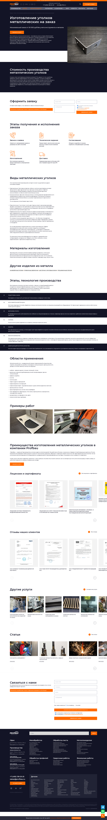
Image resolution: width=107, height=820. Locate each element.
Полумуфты (73, 787)
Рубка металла (56, 748)
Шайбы (32, 784)
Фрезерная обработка (33, 744)
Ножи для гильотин (74, 788)
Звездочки (33, 782)
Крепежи (78, 748)
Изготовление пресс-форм (34, 742)
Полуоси (85, 786)
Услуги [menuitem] (25, 8)
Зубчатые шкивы (34, 793)
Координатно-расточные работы (35, 751)
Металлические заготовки (63, 794)
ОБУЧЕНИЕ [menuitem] (90, 8)
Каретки (85, 787)
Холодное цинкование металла (83, 761)
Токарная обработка (33, 743)
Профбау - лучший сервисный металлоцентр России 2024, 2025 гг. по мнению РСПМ (53, 0)
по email (78, 705)
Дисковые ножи (47, 789)
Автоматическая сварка (57, 762)
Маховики (86, 783)
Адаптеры (46, 784)
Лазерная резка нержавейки (59, 743)
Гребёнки (33, 786)
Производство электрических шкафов (84, 743)
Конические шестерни (75, 792)
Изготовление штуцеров (49, 779)
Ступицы (85, 781)
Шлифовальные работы (34, 750)
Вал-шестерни (74, 782)
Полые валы (33, 792)
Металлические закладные (82, 749)
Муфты (72, 779)
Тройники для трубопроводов (34, 795)
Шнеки (59, 788)
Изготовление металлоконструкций (84, 745)
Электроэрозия (32, 752)
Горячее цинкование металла (82, 762)
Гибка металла (56, 746)
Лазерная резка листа (57, 742)
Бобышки (59, 787)
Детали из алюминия (48, 781)
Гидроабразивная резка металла (59, 750)
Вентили (85, 789)
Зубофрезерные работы (34, 749)
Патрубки (86, 784)
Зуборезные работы (33, 748)
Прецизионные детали (48, 788)
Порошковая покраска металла (83, 760)
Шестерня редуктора (35, 791)
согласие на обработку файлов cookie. (60, 818)
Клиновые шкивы (47, 783)
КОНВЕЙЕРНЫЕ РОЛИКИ (16, 270)
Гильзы (72, 784)
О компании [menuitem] (58, 8)
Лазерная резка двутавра (34, 762)
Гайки (72, 783)
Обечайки (79, 751)
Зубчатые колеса (34, 783)
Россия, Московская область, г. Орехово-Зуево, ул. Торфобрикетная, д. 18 (18, 760)
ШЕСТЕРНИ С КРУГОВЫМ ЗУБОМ (48, 270)
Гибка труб (31, 761)
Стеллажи (79, 750)
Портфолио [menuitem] (49, 8)
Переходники (60, 784)
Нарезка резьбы (32, 745)
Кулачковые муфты (88, 792)
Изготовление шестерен (62, 779)
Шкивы (72, 781)
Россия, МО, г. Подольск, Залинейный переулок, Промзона (17, 767)
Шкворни (59, 791)
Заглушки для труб (74, 793)
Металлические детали (75, 794)
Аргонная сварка (56, 763)
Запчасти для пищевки (62, 789)
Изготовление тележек (81, 742)
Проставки (60, 786)
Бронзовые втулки (48, 793)
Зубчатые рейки (61, 781)
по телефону (70, 705)
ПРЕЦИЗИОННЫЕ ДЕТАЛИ (65, 270)
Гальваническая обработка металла (84, 764)
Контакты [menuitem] (82, 8)
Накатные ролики (34, 789)
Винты (59, 783)
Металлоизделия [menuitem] (35, 8)
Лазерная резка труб (33, 760)
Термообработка (32, 753)
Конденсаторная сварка (58, 764)
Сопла (32, 787)
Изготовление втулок (35, 779)
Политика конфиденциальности (16, 792)
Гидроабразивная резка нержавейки (60, 751)
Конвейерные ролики (62, 792)
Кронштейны (79, 746)
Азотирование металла (81, 765)
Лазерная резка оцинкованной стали (60, 744)
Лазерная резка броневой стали (59, 745)
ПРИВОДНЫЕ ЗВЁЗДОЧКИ (31, 270)
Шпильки (46, 782)
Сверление (31, 746)
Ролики (85, 788)
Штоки (72, 786)
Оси (85, 779)
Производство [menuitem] (16, 8)
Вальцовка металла (57, 752)
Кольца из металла (87, 793)
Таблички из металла (81, 753)
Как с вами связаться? (67, 705)
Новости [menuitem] (74, 8)
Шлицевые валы (61, 782)
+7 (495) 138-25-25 (48, 5)
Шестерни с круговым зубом (89, 791)
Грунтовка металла (80, 763)
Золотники (46, 786)
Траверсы (59, 793)
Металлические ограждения (82, 752)
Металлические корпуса (82, 744)
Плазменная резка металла (58, 749)
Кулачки (46, 787)
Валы (32, 781)
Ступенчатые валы (48, 792)
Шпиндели (86, 782)
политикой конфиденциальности (73, 714)
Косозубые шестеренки (49, 791)
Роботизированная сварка (58, 760)
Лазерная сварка (56, 761)
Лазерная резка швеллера (34, 763)
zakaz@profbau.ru (61, 5)
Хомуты (45, 794)
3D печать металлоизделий (34, 754)
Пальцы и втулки (74, 789)
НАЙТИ (94, 733)
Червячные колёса (34, 788)
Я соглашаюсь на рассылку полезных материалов (85, 106)
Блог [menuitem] (67, 8)
